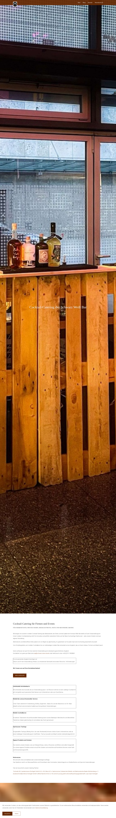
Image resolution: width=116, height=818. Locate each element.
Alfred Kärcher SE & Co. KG (45, 774)
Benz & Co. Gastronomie (53, 771)
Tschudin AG (16, 771)
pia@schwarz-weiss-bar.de (41, 653)
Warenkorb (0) (99, 2)
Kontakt (90, 2)
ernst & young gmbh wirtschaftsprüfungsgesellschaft (69, 774)
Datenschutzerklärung (41, 808)
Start (79, 2)
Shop (84, 2)
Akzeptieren (7, 813)
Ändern (16, 813)
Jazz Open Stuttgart (92, 774)
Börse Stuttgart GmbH (30, 774)
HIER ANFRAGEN (19, 675)
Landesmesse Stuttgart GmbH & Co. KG (33, 771)
